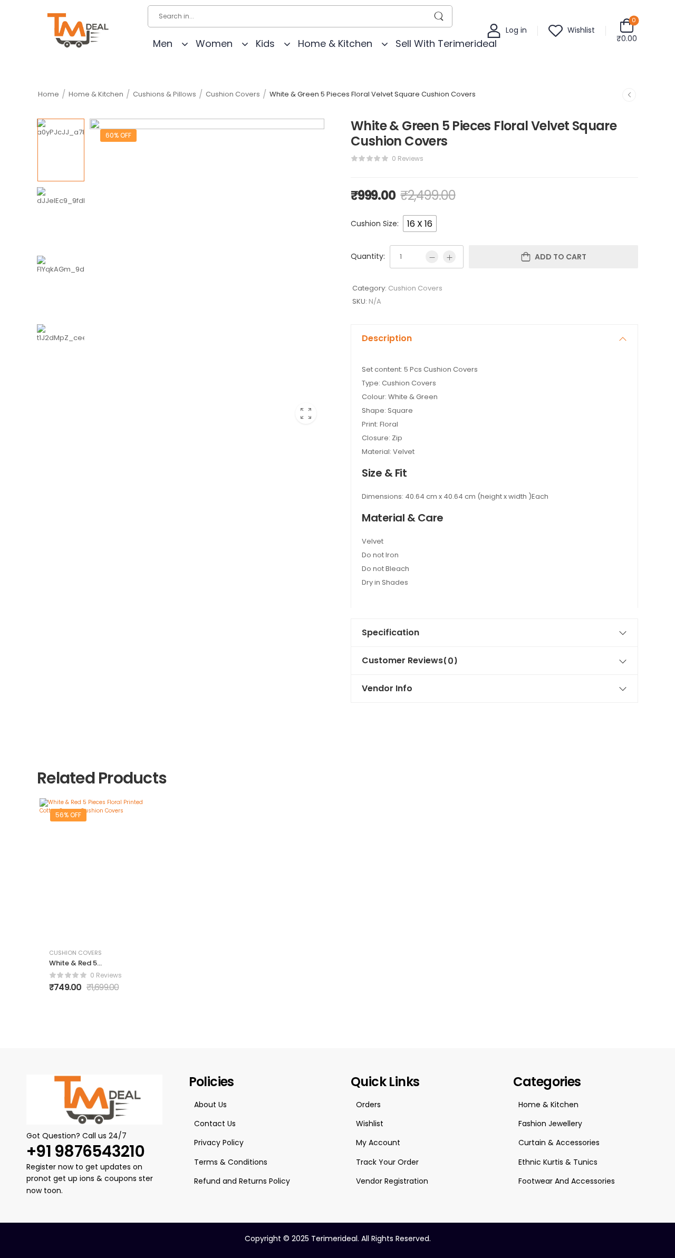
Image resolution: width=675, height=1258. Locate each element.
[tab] (494, 338)
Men (162, 43)
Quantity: (368, 256)
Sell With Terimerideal (446, 43)
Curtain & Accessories (559, 1142)
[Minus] (432, 256)
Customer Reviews (410, 660)
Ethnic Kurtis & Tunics (557, 1162)
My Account (378, 1142)
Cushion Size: (375, 223)
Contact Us (215, 1123)
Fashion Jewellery (550, 1123)
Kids (265, 43)
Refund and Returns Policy (242, 1181)
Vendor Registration (392, 1181)
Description (387, 338)
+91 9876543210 (85, 1151)
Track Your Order (387, 1162)
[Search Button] (439, 16)
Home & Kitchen (335, 43)
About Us (210, 1104)
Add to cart (560, 256)
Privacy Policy (219, 1142)
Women (214, 43)
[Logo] (75, 30)
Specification (390, 632)
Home (48, 94)
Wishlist (369, 1123)
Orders (368, 1104)
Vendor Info (387, 688)
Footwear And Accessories (566, 1181)
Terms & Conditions (230, 1162)
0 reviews (407, 158)
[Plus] (449, 256)
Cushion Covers (233, 94)
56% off (68, 814)
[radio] (419, 223)
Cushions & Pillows (164, 94)
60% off (118, 135)
